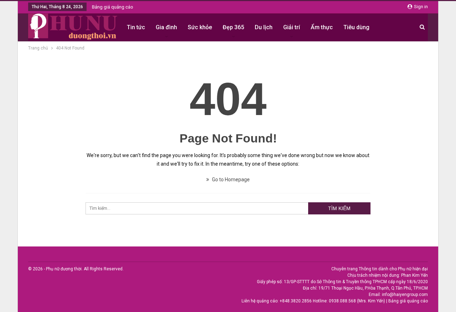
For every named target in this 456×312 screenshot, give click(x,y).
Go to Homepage (230, 179)
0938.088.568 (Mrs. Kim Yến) (357, 300)
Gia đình (166, 27)
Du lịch (264, 27)
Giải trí (291, 27)
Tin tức (136, 27)
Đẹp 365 (233, 27)
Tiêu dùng (356, 27)
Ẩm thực (322, 27)
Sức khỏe (200, 27)
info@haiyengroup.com (405, 294)
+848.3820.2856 (296, 300)
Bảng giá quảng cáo (112, 7)
